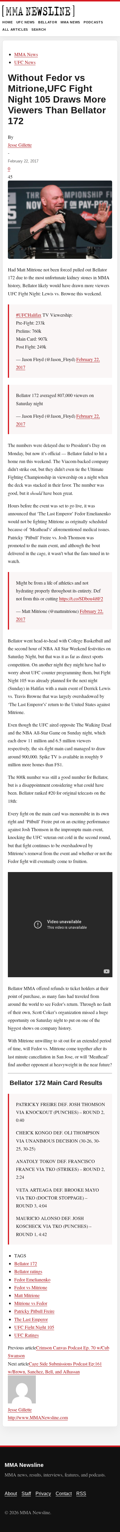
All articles (15, 29)
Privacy (43, 1493)
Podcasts (93, 22)
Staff (26, 1493)
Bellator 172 (25, 1263)
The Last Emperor (31, 1319)
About (11, 1493)
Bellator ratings (28, 1271)
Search (38, 29)
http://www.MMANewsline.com (38, 1417)
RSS (81, 1493)
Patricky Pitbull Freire (34, 1311)
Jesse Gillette (20, 145)
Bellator (47, 22)
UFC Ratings (26, 1335)
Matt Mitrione (27, 1295)
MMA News (70, 22)
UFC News (25, 22)
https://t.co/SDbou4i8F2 (81, 598)
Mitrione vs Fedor (30, 1303)
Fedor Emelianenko (32, 1279)
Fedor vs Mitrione (30, 1287)
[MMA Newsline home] (38, 11)
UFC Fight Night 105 (34, 1327)
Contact (64, 1493)
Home (7, 22)
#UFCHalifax (28, 315)
